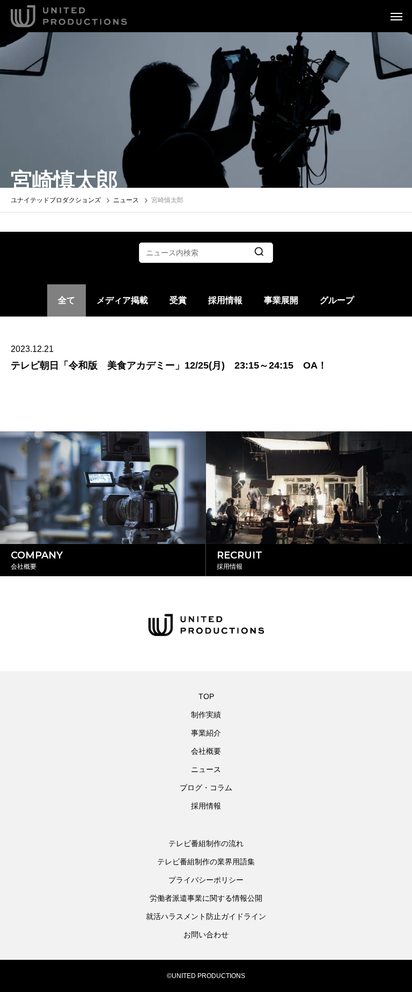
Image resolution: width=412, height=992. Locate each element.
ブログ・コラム (206, 787)
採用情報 (225, 300)
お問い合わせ (206, 934)
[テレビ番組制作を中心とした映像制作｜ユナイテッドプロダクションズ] (83, 16)
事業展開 (281, 300)
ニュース (206, 769)
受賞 (178, 300)
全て (66, 300)
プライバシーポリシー (206, 880)
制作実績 (206, 714)
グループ (337, 300)
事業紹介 (206, 733)
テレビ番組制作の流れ (206, 843)
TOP (206, 696)
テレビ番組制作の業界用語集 (206, 861)
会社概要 (206, 751)
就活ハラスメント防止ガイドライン (206, 916)
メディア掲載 (122, 300)
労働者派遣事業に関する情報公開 (206, 898)
